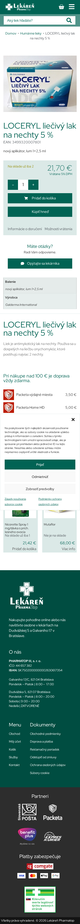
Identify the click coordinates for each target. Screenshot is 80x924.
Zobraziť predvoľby (40, 489)
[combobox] (35, 20)
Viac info (68, 549)
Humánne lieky (31, 33)
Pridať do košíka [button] (24, 549)
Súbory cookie (40, 773)
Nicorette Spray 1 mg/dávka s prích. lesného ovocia (17, 528)
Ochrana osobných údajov (48, 765)
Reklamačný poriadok (44, 749)
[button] (73, 419)
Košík (12, 749)
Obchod (14, 734)
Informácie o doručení (25, 229)
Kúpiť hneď (40, 211)
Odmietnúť (40, 477)
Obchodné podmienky (45, 734)
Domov (10, 33)
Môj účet (15, 741)
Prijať (40, 464)
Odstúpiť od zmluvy (43, 757)
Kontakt (14, 765)
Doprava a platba (41, 741)
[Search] (70, 20)
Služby (13, 757)
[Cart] (61, 7)
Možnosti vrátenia (58, 229)
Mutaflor (50, 524)
